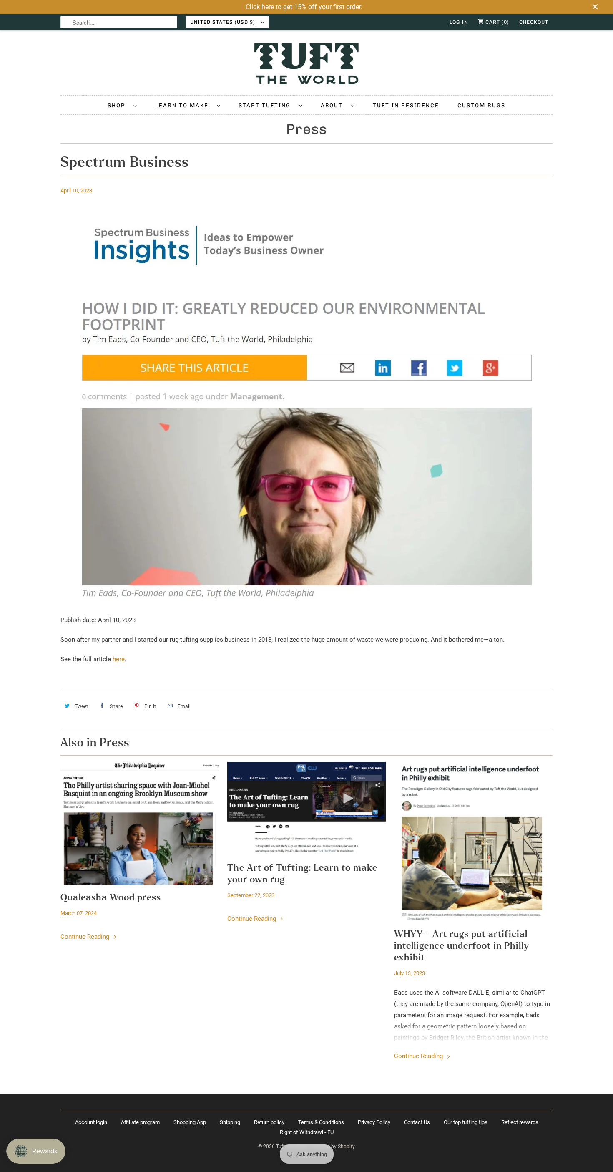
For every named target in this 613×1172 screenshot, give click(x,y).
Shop (118, 105)
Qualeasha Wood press (110, 897)
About (334, 105)
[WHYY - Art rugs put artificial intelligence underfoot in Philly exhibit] (473, 842)
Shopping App (189, 1122)
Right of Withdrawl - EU (307, 1132)
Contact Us (417, 1122)
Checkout (533, 22)
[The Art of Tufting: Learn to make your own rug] (306, 809)
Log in (459, 22)
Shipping (230, 1122)
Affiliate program (140, 1122)
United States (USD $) (223, 22)
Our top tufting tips (465, 1122)
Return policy (269, 1122)
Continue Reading (85, 936)
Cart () (496, 22)
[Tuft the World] (306, 65)
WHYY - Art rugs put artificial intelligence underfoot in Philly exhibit (461, 946)
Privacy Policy (374, 1122)
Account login (91, 1122)
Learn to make (184, 105)
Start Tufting (267, 105)
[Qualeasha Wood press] (139, 823)
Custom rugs (481, 105)
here (119, 659)
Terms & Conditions (321, 1122)
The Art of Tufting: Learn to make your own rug (302, 874)
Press (306, 129)
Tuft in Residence (406, 105)
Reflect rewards (519, 1122)
